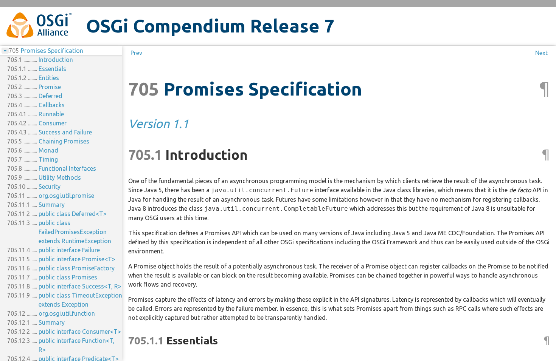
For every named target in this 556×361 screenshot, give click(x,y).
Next (541, 52)
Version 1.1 (158, 123)
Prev (136, 52)
